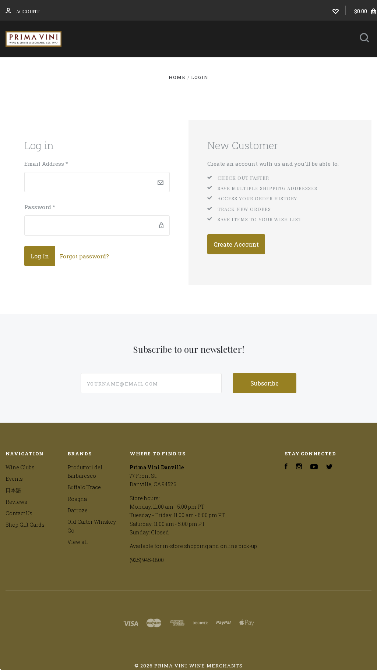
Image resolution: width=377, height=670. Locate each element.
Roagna (77, 498)
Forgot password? (84, 256)
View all (77, 541)
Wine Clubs (172, 67)
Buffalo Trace (84, 487)
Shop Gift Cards (25, 524)
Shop (122, 67)
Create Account (236, 244)
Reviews (156, 87)
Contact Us (199, 87)
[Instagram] (299, 467)
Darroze (77, 510)
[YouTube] (314, 467)
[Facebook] (286, 467)
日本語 (269, 67)
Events (225, 67)
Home (91, 67)
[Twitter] (329, 467)
